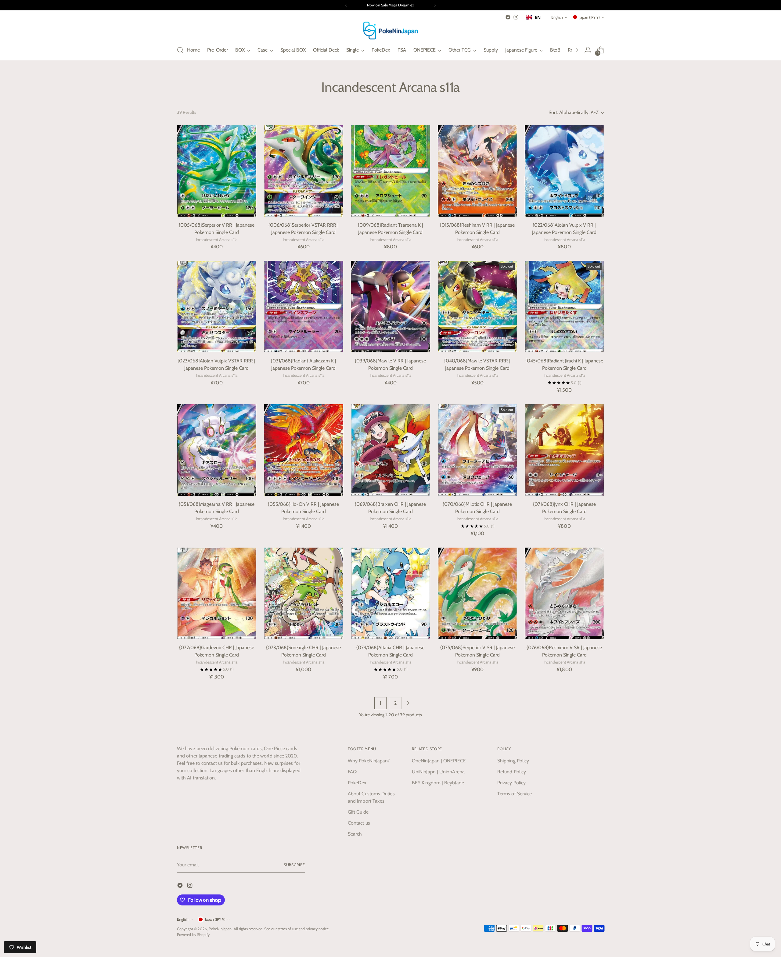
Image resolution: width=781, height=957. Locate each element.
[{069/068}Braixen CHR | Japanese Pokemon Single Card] (390, 450)
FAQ (352, 772)
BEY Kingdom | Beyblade (438, 783)
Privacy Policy (511, 783)
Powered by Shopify (193, 934)
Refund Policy (511, 772)
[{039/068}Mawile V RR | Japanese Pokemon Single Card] (390, 306)
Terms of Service (514, 794)
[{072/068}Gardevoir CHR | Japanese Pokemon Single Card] (216, 593)
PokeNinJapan (220, 928)
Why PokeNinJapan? (369, 761)
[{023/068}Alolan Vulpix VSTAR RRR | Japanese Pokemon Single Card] (216, 306)
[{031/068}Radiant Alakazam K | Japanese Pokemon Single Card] (303, 306)
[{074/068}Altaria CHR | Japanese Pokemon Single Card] (390, 593)
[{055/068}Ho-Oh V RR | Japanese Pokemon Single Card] (303, 450)
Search (355, 834)
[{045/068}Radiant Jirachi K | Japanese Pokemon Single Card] (564, 306)
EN (538, 17)
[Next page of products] (408, 703)
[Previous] (346, 5)
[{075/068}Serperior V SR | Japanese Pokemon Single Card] (477, 593)
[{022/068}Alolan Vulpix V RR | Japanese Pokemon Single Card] (564, 171)
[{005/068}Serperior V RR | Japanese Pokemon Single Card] (216, 171)
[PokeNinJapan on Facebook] (508, 17)
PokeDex (357, 783)
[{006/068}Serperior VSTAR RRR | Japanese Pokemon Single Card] (303, 171)
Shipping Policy (513, 761)
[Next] (434, 5)
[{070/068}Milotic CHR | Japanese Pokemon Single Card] (477, 450)
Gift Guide (358, 812)
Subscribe (294, 864)
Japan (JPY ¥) (589, 17)
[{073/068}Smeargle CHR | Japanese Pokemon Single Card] (303, 593)
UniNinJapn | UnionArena (438, 772)
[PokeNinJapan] (390, 30)
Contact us (359, 823)
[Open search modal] (180, 50)
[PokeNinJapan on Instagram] (516, 17)
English (557, 17)
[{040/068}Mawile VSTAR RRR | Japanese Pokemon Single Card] (477, 306)
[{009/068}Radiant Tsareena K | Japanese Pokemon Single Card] (390, 171)
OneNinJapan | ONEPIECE (439, 761)
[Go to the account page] (588, 50)
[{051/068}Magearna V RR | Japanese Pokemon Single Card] (216, 450)
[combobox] (533, 17)
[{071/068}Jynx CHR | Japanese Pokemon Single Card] (564, 450)
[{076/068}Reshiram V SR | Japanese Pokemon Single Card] (564, 593)
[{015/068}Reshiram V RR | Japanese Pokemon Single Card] (477, 171)
